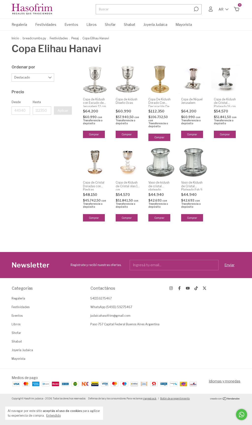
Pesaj (75, 38)
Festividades (45, 24)
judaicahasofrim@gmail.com (110, 315)
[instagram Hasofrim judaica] (171, 288)
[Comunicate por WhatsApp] (241, 414)
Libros (91, 24)
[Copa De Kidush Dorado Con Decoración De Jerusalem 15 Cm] (160, 79)
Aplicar (63, 110)
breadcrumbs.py (34, 38)
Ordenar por (23, 67)
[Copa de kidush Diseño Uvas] (127, 79)
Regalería (19, 24)
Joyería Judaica (155, 24)
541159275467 (101, 298)
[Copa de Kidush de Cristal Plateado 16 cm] (225, 79)
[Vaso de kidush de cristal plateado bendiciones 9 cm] (160, 162)
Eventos (71, 24)
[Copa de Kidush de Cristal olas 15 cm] (127, 162)
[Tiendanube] (225, 399)
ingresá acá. (150, 398)
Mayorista (183, 24)
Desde (16, 102)
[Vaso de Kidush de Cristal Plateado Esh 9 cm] (193, 162)
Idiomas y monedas (224, 381)
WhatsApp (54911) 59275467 (111, 307)
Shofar (110, 24)
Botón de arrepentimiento (175, 398)
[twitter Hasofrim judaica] (204, 288)
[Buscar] (195, 9)
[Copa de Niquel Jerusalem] (193, 79)
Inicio (15, 38)
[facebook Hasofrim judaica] (179, 288)
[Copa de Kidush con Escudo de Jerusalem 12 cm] (95, 79)
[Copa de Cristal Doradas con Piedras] (95, 162)
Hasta (37, 102)
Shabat (129, 24)
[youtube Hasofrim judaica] (188, 288)
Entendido (53, 415)
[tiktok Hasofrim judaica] (196, 288)
